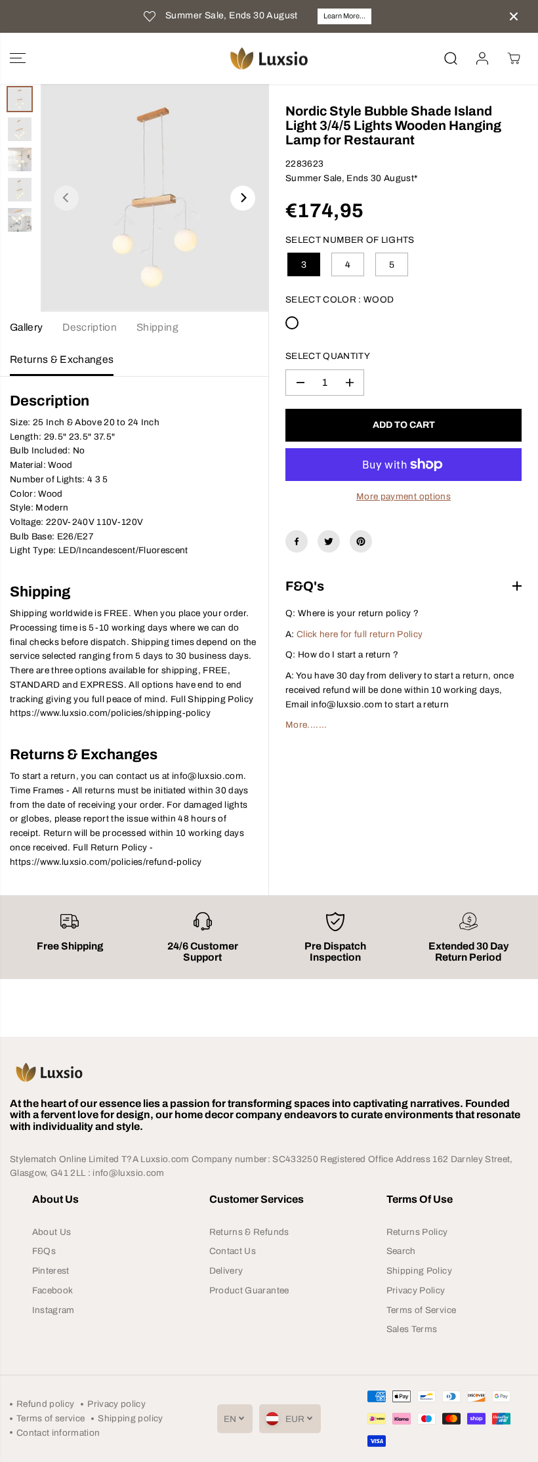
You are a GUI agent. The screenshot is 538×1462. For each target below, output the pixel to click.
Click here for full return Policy (360, 634)
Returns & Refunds (249, 1232)
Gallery (26, 327)
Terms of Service (421, 1310)
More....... (306, 725)
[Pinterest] (361, 541)
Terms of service (50, 1418)
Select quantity (327, 356)
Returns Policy (417, 1232)
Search (401, 1251)
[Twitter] (329, 541)
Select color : (339, 299)
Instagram (53, 1310)
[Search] (450, 58)
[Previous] (66, 198)
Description (89, 327)
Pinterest (51, 1271)
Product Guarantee (249, 1290)
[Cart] (513, 58)
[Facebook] (296, 541)
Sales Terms (412, 1329)
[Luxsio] (269, 58)
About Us (52, 1232)
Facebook (52, 1290)
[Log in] (482, 58)
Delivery (226, 1271)
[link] (269, 1072)
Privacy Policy (415, 1290)
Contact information (58, 1433)
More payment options (403, 496)
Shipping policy (130, 1418)
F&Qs (44, 1251)
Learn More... (344, 16)
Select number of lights (350, 240)
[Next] (242, 198)
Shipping (157, 327)
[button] (18, 58)
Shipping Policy (419, 1271)
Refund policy (45, 1404)
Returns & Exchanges (62, 359)
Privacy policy (116, 1404)
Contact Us (232, 1251)
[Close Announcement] (513, 16)
